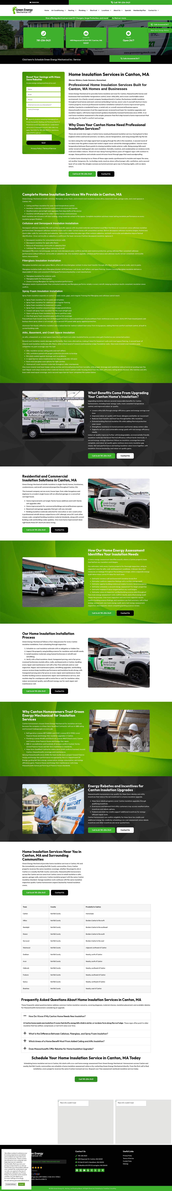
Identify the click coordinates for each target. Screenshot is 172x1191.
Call (110, 18)
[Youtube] (84, 1170)
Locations (105, 10)
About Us (117, 10)
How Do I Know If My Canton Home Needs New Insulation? (57, 1016)
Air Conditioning (57, 10)
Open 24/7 (128, 40)
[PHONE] (43, 33)
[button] (86, 1016)
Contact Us (152, 10)
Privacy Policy (36, 148)
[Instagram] (91, 1170)
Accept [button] (21, 1184)
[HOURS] (128, 33)
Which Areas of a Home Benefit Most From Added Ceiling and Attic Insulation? (67, 1041)
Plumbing (82, 10)
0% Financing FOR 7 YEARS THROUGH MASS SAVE (45, 1161)
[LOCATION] (86, 33)
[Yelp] (95, 1170)
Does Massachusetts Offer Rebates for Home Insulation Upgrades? (61, 1048)
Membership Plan (139, 10)
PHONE (43, 37)
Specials (128, 10)
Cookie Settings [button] (10, 1184)
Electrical (93, 10)
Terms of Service (49, 148)
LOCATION (86, 37)
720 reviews (32, 1171)
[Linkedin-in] (88, 1170)
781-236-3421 (43, 40)
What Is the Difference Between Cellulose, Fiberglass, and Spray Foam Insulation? (68, 1033)
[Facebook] (77, 1170)
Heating (71, 10)
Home (46, 10)
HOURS (128, 37)
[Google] (80, 1170)
